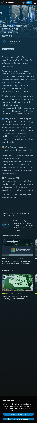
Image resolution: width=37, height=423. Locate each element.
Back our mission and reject (18, 419)
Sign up (29, 2)
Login (23, 3)
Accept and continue (18, 414)
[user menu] (35, 3)
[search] (19, 2)
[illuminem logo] (7, 2)
